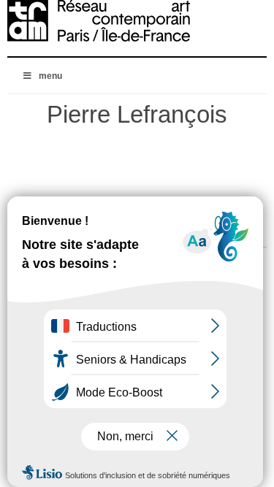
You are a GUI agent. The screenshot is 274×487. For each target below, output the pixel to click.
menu (50, 76)
